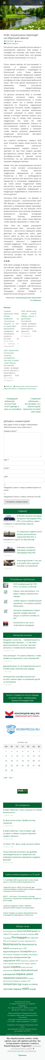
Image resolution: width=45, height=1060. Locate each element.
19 (28, 761)
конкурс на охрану (20, 954)
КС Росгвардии (13, 934)
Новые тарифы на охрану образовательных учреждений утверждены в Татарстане (20, 914)
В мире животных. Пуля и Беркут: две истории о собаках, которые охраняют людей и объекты (19, 833)
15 (6, 761)
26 (28, 765)
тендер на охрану (30, 984)
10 (17, 756)
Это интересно (22, 805)
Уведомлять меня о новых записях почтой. (22, 496)
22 (6, 765)
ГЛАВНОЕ (22, 511)
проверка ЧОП (25, 981)
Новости (20, 41)
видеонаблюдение (11, 951)
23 (12, 765)
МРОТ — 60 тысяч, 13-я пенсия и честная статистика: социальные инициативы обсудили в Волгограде (22, 898)
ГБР (39, 931)
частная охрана (12, 989)
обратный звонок (10, 388)
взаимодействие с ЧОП (18, 948)
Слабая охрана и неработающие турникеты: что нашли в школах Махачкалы (27, 603)
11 (23, 756)
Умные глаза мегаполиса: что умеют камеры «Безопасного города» (26, 593)
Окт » (11, 777)
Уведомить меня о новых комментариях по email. (22, 488)
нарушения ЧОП (11, 960)
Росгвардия (19, 937)
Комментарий (10, 431)
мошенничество (31, 386)
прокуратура (10, 983)
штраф (32, 989)
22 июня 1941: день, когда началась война (21, 844)
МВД (36, 934)
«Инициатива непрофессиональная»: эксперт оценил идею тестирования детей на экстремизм (21, 679)
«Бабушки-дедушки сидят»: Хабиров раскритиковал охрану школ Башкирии (18, 907)
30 (12, 770)
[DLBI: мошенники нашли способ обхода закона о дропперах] (30, 323)
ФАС (29, 938)
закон (34, 952)
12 (28, 756)
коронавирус (33, 954)
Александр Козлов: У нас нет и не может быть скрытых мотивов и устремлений (29, 563)
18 (23, 761)
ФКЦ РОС (34, 938)
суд (19, 984)
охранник (9, 977)
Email (7, 468)
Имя (6, 460)
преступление (7, 981)
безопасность (12, 944)
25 (23, 765)
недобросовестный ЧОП (16, 963)
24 (17, 765)
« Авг (5, 777)
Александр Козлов (9, 931)
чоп (25, 988)
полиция (31, 978)
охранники (21, 977)
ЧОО (4, 941)
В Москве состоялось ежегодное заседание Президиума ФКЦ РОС (26, 550)
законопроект (8, 954)
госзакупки (26, 951)
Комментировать (12, 43)
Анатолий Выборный (27, 931)
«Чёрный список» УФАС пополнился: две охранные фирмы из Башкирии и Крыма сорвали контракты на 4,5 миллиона (22, 889)
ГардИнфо (23, 13)
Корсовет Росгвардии (27, 934)
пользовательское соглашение (22, 1051)
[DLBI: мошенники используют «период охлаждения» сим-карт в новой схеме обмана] (12, 365)
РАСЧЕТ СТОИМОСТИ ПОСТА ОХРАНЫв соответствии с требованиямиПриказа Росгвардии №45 (22, 698)
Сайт (6, 476)
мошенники (19, 386)
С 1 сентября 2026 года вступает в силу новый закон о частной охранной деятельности (20, 881)
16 (12, 761)
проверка (16, 981)
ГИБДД (5, 934)
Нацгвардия (7, 938)
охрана (15, 966)
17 (17, 761)
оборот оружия (30, 963)
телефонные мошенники (26, 388)
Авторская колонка (22, 635)
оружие (6, 966)
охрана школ (24, 974)
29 (6, 770)
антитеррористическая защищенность (21, 941)
